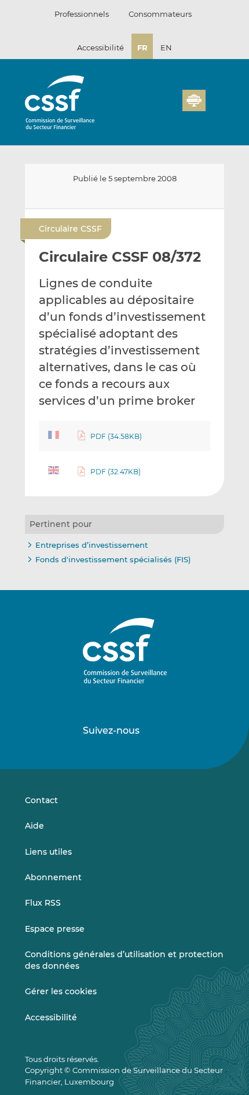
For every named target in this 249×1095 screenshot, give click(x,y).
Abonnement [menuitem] (53, 877)
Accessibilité (100, 47)
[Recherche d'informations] (155, 107)
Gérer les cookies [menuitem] (61, 991)
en (166, 47)
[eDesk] (194, 100)
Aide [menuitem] (34, 826)
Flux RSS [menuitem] (43, 903)
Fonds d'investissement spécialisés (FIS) (113, 559)
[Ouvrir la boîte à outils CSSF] (169, 107)
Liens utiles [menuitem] (48, 852)
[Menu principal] (215, 98)
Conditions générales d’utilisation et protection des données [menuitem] (124, 960)
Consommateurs (160, 14)
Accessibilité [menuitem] (51, 1017)
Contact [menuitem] (41, 800)
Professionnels (81, 14)
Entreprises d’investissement (91, 545)
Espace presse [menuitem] (55, 929)
